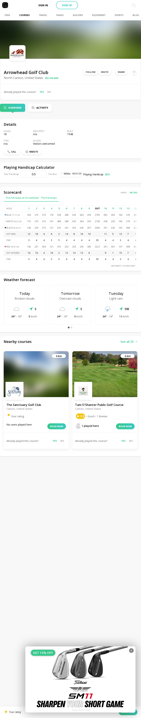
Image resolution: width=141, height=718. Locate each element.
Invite (105, 72)
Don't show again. (81, 709)
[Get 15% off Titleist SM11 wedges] (80, 679)
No (49, 91)
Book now (56, 426)
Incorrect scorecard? (123, 266)
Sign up (67, 5)
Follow (90, 72)
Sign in (43, 5)
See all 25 (127, 342)
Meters (133, 192)
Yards (124, 192)
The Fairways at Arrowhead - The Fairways (31, 197)
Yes (42, 91)
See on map (52, 78)
